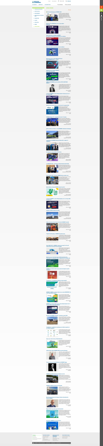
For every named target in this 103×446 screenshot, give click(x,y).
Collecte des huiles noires (55, 440)
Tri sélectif (34, 436)
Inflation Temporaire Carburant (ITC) (37, 438)
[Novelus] (69, 444)
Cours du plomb (35, 437)
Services (40, 4)
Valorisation (47, 4)
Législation (37, 22)
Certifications (37, 11)
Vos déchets (60, 4)
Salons (36, 20)
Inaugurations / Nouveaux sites (39, 16)
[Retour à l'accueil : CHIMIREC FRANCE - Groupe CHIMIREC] (36, 2)
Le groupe (34, 4)
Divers (36, 24)
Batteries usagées (55, 437)
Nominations (37, 18)
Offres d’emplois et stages (46, 436)
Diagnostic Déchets (55, 439)
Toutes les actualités (38, 9)
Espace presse (37, 26)
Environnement (37, 13)
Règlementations (35, 439)
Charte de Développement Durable (66, 436)
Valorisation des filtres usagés (56, 438)
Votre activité (68, 4)
